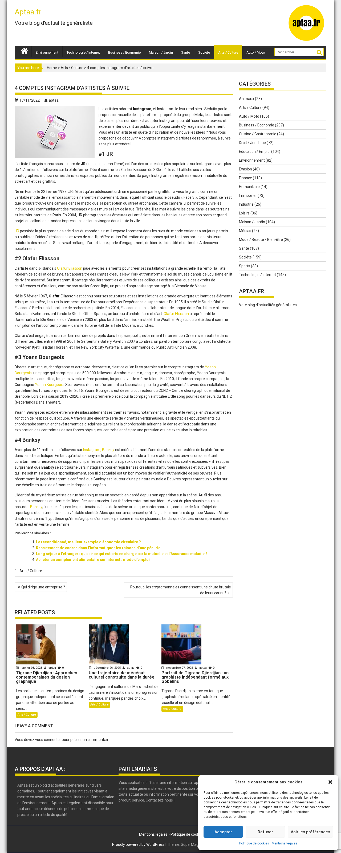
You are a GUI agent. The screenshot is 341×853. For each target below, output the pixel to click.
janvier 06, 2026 (31, 667)
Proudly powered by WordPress (138, 844)
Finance (245, 178)
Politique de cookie (186, 834)
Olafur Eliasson (69, 268)
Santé (185, 52)
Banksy (36, 507)
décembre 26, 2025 (107, 667)
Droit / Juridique (252, 143)
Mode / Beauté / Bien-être (261, 239)
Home (52, 68)
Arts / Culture (228, 52)
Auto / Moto (255, 52)
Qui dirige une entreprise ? (43, 587)
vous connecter (48, 740)
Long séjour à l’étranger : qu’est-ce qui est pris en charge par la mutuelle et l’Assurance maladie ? (122, 554)
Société (204, 52)
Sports (244, 266)
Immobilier (248, 195)
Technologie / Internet (83, 52)
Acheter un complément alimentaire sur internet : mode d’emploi (93, 559)
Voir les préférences (310, 832)
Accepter (223, 832)
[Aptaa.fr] (24, 50)
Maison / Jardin (161, 52)
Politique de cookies (254, 843)
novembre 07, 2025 (179, 667)
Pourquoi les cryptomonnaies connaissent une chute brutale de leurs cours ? (180, 590)
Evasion (245, 169)
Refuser (265, 832)
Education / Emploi (254, 151)
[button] (330, 782)
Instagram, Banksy (98, 450)
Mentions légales (284, 843)
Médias (245, 231)
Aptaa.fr (28, 11)
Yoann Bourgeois (49, 384)
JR (17, 231)
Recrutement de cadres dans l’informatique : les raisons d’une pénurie (98, 548)
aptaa (54, 100)
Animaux (246, 99)
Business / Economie (124, 52)
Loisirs (244, 213)
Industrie (246, 204)
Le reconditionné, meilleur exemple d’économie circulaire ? (88, 542)
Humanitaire (249, 187)
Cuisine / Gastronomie (257, 134)
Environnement (47, 52)
